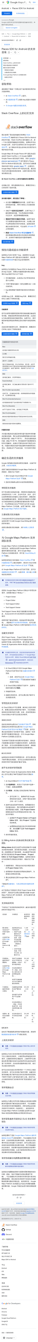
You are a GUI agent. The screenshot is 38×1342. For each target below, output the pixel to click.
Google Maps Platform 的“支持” (16, 565)
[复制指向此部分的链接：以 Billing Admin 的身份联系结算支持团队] (8, 843)
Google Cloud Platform (9, 1318)
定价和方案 (5, 1286)
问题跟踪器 (11, 100)
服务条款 (4, 1296)
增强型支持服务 (27, 580)
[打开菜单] (3, 2)
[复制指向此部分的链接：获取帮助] (13, 84)
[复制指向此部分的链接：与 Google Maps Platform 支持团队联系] (13, 541)
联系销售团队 (20, 13)
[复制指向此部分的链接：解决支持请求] (13, 753)
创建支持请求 (28, 671)
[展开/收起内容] (10, 58)
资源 (29, 36)
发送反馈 (7, 44)
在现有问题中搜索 (9, 192)
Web (3, 1274)
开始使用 (7, 13)
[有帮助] (17, 40)
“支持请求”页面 (23, 724)
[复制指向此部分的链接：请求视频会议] (16, 1087)
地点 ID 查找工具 (7, 1256)
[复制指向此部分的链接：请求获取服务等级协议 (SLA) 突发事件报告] (8, 1122)
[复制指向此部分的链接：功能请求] (10, 309)
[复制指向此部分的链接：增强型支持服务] (18, 488)
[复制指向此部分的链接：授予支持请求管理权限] (24, 768)
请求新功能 (25, 334)
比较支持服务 (11, 466)
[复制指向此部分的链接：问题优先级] (12, 430)
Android (5, 8)
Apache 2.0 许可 (31, 1211)
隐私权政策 (9, 1332)
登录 (34, 2)
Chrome (4, 1312)
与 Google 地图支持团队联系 (16, 106)
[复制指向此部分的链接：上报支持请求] (16, 1040)
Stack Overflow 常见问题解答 (20, 233)
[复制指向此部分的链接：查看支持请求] (13, 720)
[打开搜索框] (30, 2)
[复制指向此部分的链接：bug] (6, 265)
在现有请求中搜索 (9, 334)
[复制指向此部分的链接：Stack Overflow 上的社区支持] (4, 116)
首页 (3, 34)
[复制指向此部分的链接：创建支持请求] (16, 633)
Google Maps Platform (18, 34)
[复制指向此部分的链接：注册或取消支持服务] (22, 514)
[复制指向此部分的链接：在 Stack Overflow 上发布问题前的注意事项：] (4, 181)
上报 (33, 572)
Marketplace (9, 663)
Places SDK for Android (23, 8)
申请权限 (5, 647)
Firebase (4, 1315)
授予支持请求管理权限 (19, 623)
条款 (3, 1332)
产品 (8, 34)
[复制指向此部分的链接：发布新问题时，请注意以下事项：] (28, 198)
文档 (29, 34)
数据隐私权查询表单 (9, 1034)
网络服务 (4, 1278)
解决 (28, 572)
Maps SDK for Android (9, 1259)
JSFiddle (30, 226)
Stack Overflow (13, 96)
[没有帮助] (20, 40)
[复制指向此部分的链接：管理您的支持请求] (20, 703)
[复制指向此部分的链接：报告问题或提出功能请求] (30, 250)
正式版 (7, 939)
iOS (3, 1271)
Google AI (5, 1321)
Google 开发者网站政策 (27, 1213)
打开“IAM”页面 (24, 781)
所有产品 (4, 1324)
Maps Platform (22, 2)
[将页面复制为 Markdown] (15, 52)
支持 (3, 1293)
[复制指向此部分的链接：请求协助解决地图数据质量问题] (32, 1158)
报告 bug (25, 303)
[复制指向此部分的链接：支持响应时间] (16, 903)
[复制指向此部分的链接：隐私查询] (10, 1028)
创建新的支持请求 (8, 572)
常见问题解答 (6, 1250)
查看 (23, 572)
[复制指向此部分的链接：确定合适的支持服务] (26, 458)
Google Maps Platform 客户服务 (15, 509)
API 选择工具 (6, 1253)
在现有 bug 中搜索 (9, 303)
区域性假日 (27, 933)
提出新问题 (6, 242)
